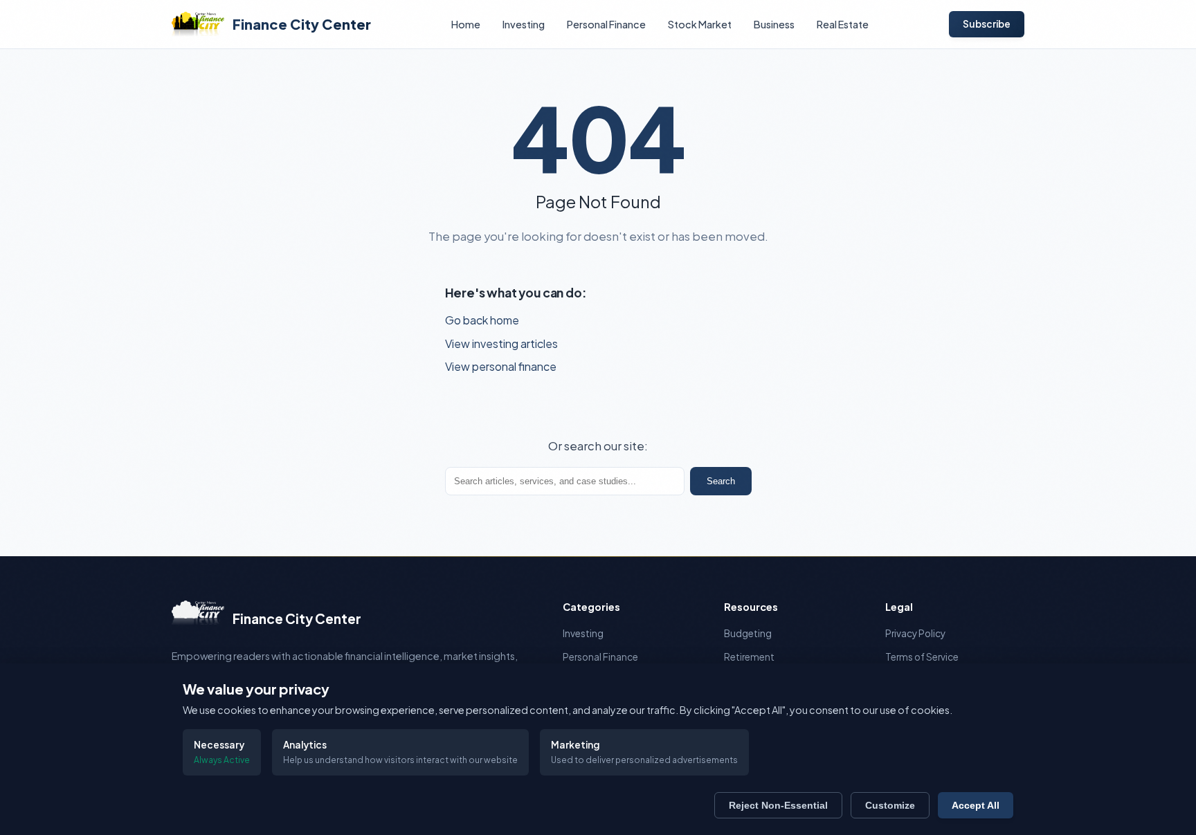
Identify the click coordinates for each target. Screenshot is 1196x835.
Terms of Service (922, 657)
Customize (890, 805)
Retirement (749, 657)
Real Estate (843, 24)
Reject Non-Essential (778, 805)
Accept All (975, 805)
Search (721, 481)
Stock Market (700, 24)
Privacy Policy (915, 633)
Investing (523, 24)
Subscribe (987, 24)
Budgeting (748, 633)
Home (465, 24)
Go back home (482, 320)
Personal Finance (606, 24)
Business (774, 24)
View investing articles (501, 343)
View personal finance (500, 366)
